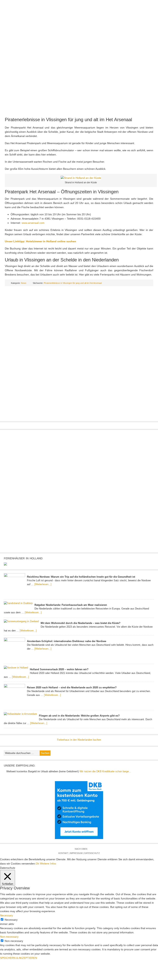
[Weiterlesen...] (42, 584)
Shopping (66, 50)
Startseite (21, 42)
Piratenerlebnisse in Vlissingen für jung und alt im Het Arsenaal (68, 119)
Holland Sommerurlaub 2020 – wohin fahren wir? (59, 669)
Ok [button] (37, 863)
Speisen (85, 50)
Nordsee (122, 42)
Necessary (11, 919)
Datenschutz (92, 853)
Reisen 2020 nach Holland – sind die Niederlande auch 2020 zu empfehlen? (72, 687)
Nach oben (81, 849)
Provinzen (84, 42)
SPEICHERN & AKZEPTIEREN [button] (18, 957)
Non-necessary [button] (9, 936)
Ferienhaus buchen (128, 50)
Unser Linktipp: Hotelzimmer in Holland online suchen (40, 241)
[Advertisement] (79, 83)
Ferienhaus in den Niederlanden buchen (79, 739)
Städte (103, 42)
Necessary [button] (6, 915)
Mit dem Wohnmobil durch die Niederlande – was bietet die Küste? (80, 623)
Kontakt (63, 853)
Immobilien (45, 50)
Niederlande (60, 42)
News (40, 42)
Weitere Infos (48, 863)
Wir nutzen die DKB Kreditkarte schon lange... (105, 771)
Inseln (140, 42)
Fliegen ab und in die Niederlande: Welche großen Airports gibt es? (79, 715)
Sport (102, 50)
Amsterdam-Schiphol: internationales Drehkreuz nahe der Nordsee (66, 641)
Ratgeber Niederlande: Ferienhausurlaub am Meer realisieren (70, 604)
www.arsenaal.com (33, 222)
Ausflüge (23, 50)
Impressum (76, 853)
